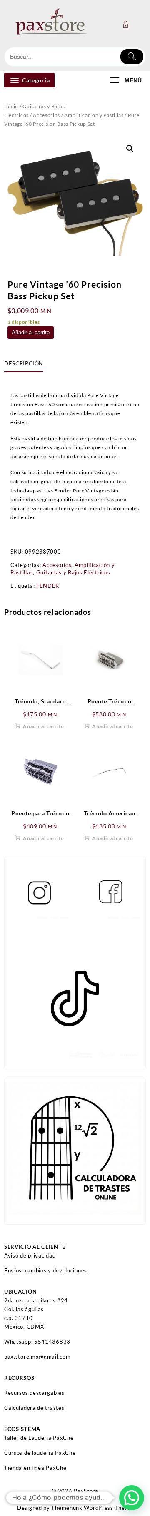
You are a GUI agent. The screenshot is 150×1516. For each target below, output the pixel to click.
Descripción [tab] (23, 363)
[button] (130, 148)
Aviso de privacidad (29, 1255)
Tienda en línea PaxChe (35, 1467)
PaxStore (86, 1491)
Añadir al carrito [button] (43, 726)
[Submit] (131, 56)
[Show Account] (128, 24)
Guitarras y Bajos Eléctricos (73, 572)
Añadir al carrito (31, 332)
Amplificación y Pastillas (94, 115)
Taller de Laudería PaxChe (39, 1437)
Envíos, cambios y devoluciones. (46, 1270)
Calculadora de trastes (34, 1407)
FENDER (47, 585)
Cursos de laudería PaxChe (40, 1452)
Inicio (11, 106)
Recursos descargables (34, 1392)
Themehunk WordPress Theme (92, 1507)
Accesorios (46, 115)
